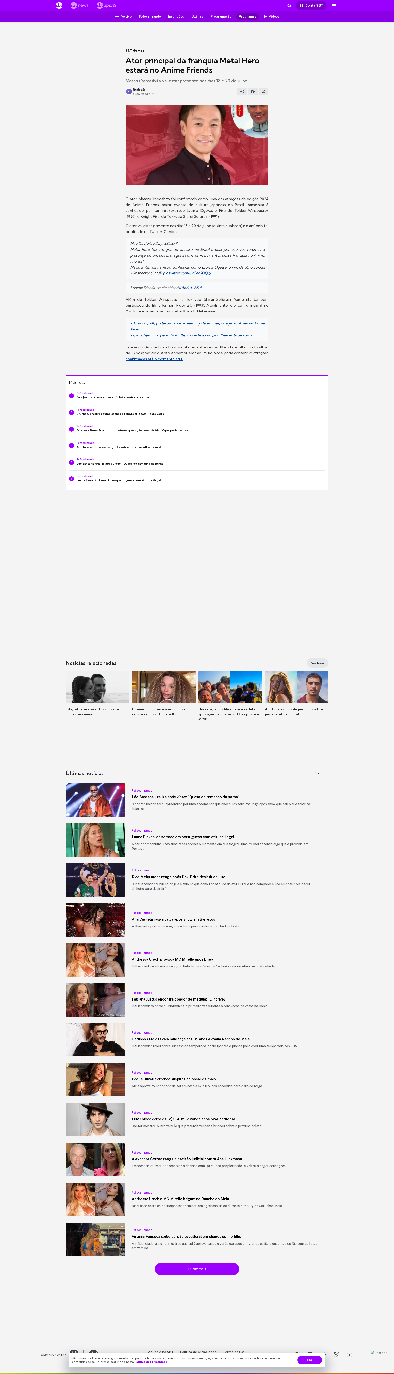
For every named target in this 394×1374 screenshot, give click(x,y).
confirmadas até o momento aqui (154, 358)
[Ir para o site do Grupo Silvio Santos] (62, 1355)
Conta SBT (314, 5)
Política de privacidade (198, 1352)
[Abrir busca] (289, 5)
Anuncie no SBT (161, 1352)
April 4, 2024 (192, 288)
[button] (97, 699)
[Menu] (333, 5)
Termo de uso (234, 1352)
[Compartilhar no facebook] (253, 91)
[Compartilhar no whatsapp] (242, 91)
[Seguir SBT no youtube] (349, 1355)
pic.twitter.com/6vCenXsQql (187, 273)
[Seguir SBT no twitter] (336, 1355)
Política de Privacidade (150, 1362)
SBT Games (135, 51)
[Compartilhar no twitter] (263, 91)
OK (309, 1360)
